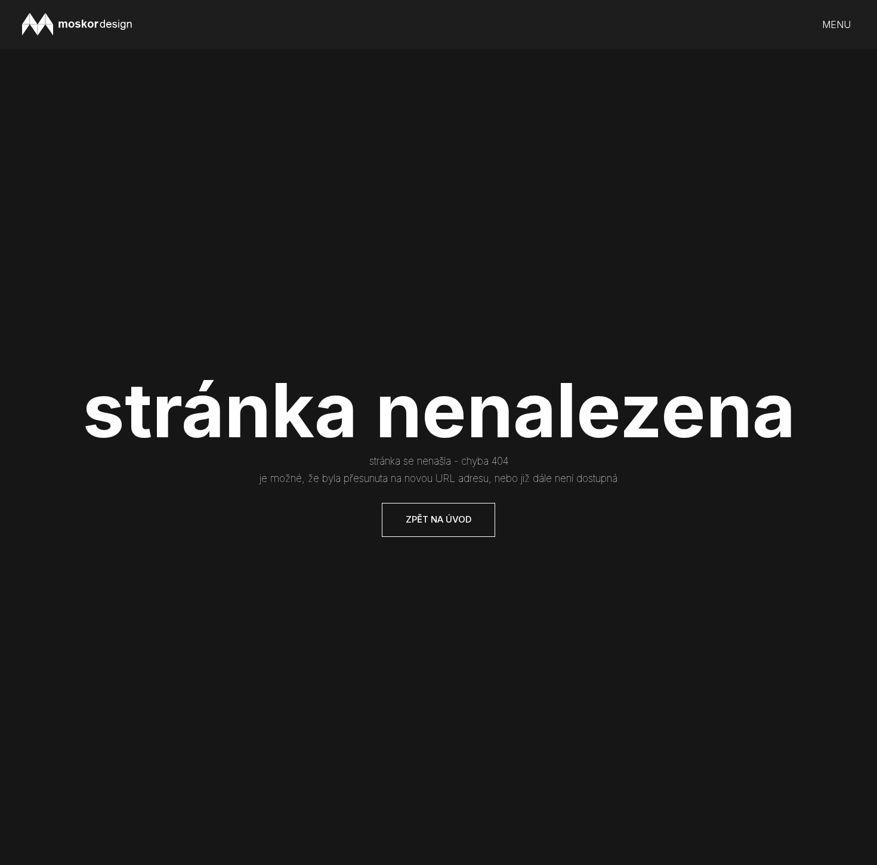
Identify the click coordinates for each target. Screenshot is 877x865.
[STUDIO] (77, 24)
